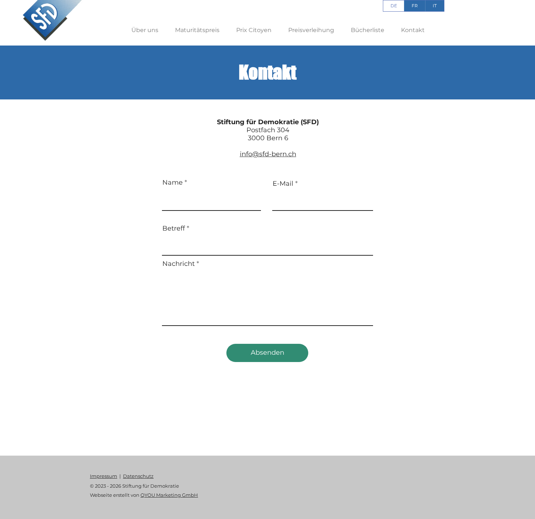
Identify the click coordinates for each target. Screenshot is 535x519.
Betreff (173, 228)
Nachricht (178, 263)
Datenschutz (138, 476)
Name (172, 182)
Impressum (103, 476)
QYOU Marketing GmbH (169, 495)
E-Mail (283, 183)
